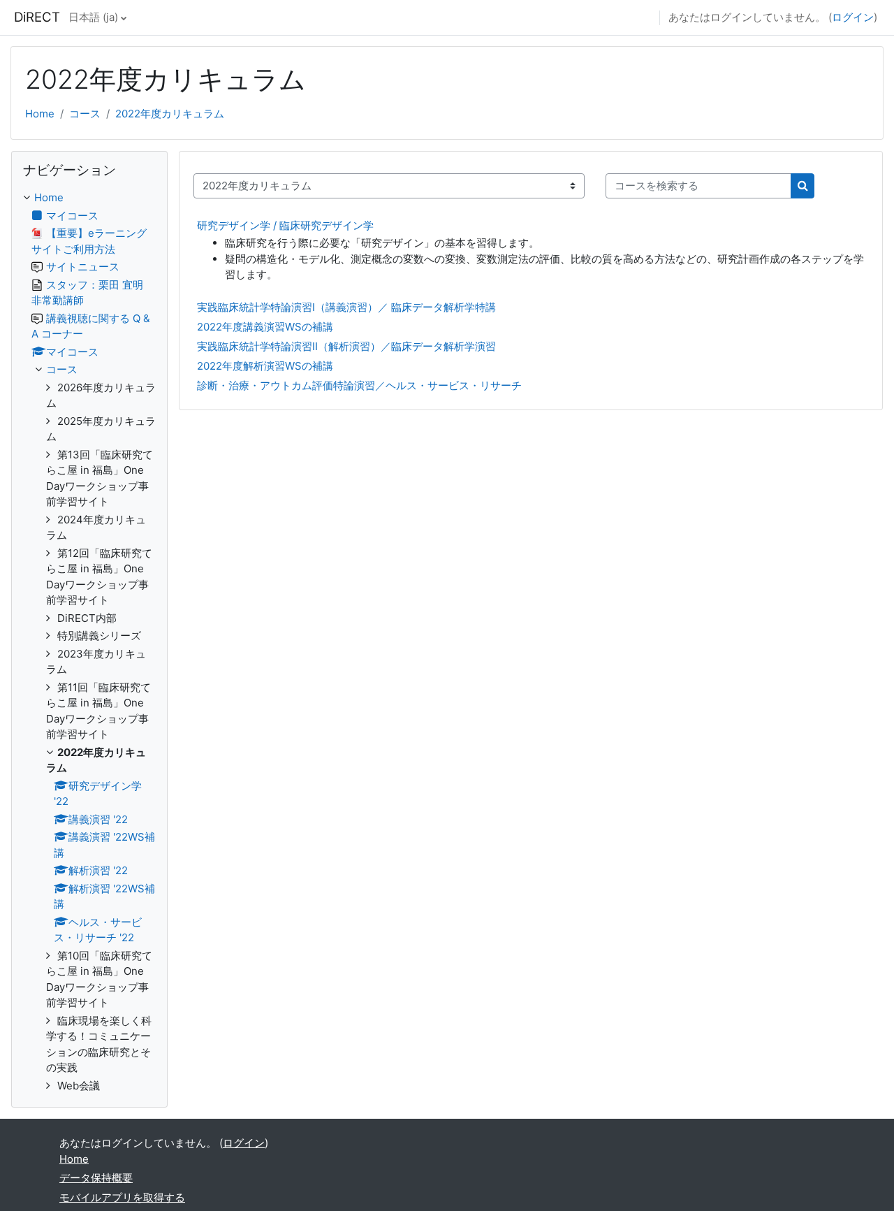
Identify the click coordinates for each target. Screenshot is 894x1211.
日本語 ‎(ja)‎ (93, 17)
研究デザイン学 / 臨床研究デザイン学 (285, 225)
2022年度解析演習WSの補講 (265, 365)
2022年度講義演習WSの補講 (265, 326)
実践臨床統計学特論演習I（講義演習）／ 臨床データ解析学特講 (346, 307)
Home (39, 113)
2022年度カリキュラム (169, 113)
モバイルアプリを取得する (122, 1197)
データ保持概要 (96, 1177)
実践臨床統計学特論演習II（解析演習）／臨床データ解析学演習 (346, 346)
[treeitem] (89, 642)
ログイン (853, 17)
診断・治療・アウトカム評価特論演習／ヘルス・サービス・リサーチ (359, 385)
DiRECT (37, 17)
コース (85, 113)
